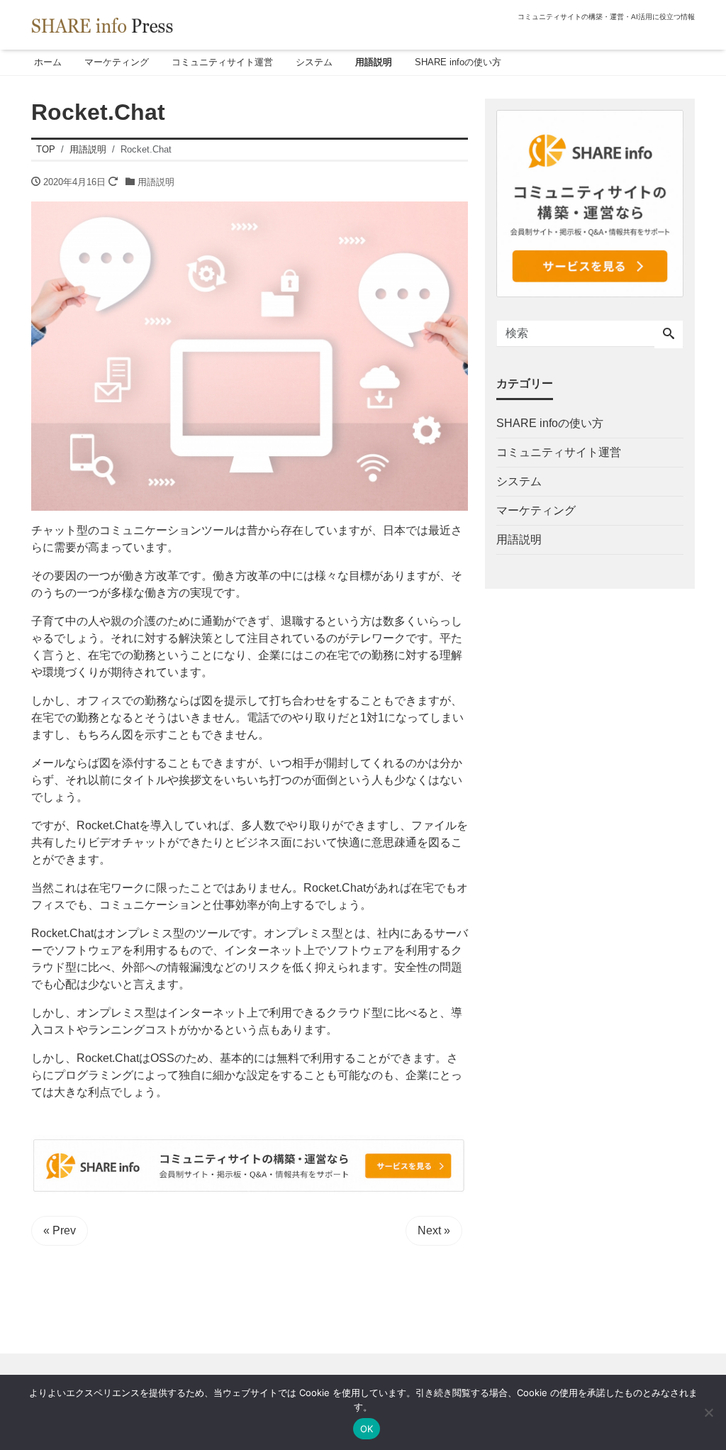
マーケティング (116, 62)
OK (367, 1428)
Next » (434, 1230)
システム (314, 62)
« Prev (59, 1230)
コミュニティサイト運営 (222, 62)
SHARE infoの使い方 (458, 62)
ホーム (48, 62)
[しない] (708, 1412)
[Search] (668, 334)
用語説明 (373, 62)
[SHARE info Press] (102, 23)
